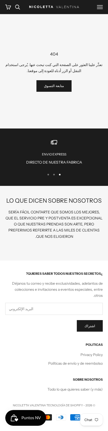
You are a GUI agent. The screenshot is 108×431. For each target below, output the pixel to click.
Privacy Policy (91, 354)
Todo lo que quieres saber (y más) (75, 389)
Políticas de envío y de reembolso (75, 363)
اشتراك (89, 326)
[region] (54, 152)
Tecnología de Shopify (64, 405)
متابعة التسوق (54, 86)
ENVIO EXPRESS (54, 154)
